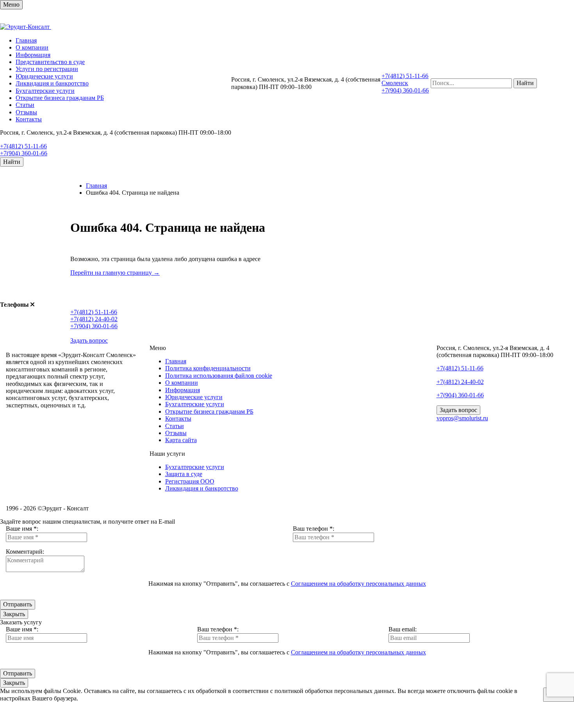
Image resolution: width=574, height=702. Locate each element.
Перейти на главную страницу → (115, 272)
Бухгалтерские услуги (45, 90)
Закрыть (14, 614)
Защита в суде (183, 474)
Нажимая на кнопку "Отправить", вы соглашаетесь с (287, 583)
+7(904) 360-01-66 (23, 153)
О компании (32, 47)
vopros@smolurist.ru (462, 418)
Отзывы (26, 112)
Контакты (29, 119)
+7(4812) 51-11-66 (23, 146)
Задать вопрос (89, 340)
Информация (33, 55)
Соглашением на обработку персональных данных (358, 583)
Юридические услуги (44, 76)
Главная (26, 40)
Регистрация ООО (189, 481)
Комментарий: (25, 551)
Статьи (25, 104)
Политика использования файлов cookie (218, 375)
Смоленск (394, 83)
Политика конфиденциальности (208, 368)
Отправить (17, 604)
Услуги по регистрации (47, 69)
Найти (11, 161)
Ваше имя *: (22, 528)
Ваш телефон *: (313, 528)
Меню (11, 4)
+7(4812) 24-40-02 (94, 319)
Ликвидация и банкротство (52, 83)
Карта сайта (181, 440)
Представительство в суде (50, 62)
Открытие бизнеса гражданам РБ (60, 97)
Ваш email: (403, 629)
